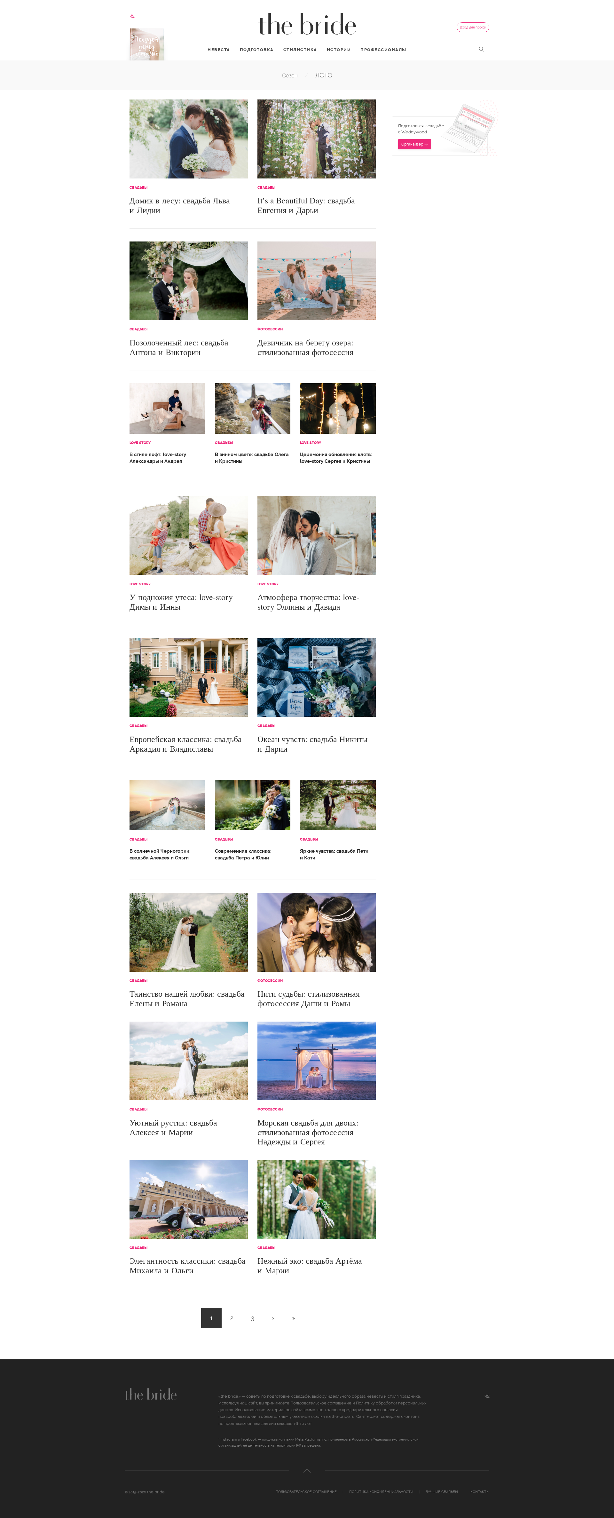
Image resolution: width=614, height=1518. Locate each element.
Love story (140, 442)
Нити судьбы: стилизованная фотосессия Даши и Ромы (308, 998)
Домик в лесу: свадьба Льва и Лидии (180, 205)
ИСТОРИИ (339, 49)
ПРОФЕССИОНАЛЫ (383, 49)
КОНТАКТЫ (479, 1492)
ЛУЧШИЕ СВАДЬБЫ (442, 1492)
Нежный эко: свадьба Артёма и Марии (309, 1265)
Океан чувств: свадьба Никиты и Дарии (312, 743)
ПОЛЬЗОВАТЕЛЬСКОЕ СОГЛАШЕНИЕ (306, 1492)
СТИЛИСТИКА (300, 49)
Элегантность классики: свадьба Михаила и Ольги (188, 1265)
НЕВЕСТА (219, 49)
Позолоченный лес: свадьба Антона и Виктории (179, 347)
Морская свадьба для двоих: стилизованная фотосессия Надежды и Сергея (307, 1132)
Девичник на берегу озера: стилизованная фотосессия (305, 347)
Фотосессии (270, 329)
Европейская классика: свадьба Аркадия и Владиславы (186, 743)
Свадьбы (138, 187)
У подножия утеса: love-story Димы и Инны (181, 601)
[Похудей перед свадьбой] (147, 44)
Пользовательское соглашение (320, 1403)
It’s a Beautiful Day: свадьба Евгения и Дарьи (306, 205)
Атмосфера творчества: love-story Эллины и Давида (308, 601)
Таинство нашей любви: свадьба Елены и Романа (187, 998)
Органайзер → (414, 144)
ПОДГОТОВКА (257, 49)
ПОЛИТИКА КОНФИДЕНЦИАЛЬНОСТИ (381, 1492)
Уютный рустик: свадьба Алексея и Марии (173, 1127)
